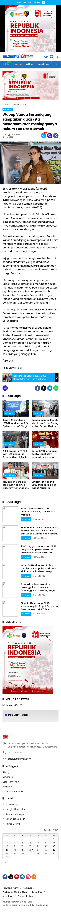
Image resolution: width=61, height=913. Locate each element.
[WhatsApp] (55, 388)
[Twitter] (43, 388)
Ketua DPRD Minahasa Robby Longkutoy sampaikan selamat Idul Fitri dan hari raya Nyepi (44, 454)
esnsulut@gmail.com (19, 758)
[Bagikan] (55, 135)
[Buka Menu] (51, 56)
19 (22, 849)
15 (46, 846)
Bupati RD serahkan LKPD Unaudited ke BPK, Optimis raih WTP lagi (16, 423)
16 (54, 846)
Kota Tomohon (11, 781)
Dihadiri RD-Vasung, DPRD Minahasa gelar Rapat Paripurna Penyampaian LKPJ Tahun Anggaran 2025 (44, 485)
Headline (7, 786)
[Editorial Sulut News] (18, 56)
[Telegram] (49, 388)
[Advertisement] (30, 882)
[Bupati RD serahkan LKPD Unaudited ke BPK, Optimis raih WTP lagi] (16, 408)
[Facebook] (37, 388)
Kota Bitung (12, 804)
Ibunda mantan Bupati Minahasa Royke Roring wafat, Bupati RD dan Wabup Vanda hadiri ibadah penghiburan (45, 423)
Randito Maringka (15, 814)
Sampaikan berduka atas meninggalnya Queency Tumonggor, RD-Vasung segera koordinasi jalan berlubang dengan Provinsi (15, 485)
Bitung (6, 772)
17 (7, 849)
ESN (4, 135)
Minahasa (7, 109)
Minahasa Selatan (15, 818)
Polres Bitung (13, 823)
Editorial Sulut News (13, 791)
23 (54, 849)
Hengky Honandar (15, 809)
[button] (46, 56)
